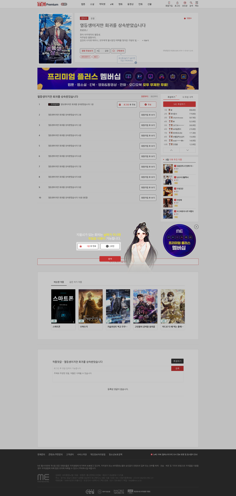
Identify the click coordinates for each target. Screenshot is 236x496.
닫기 (110, 259)
